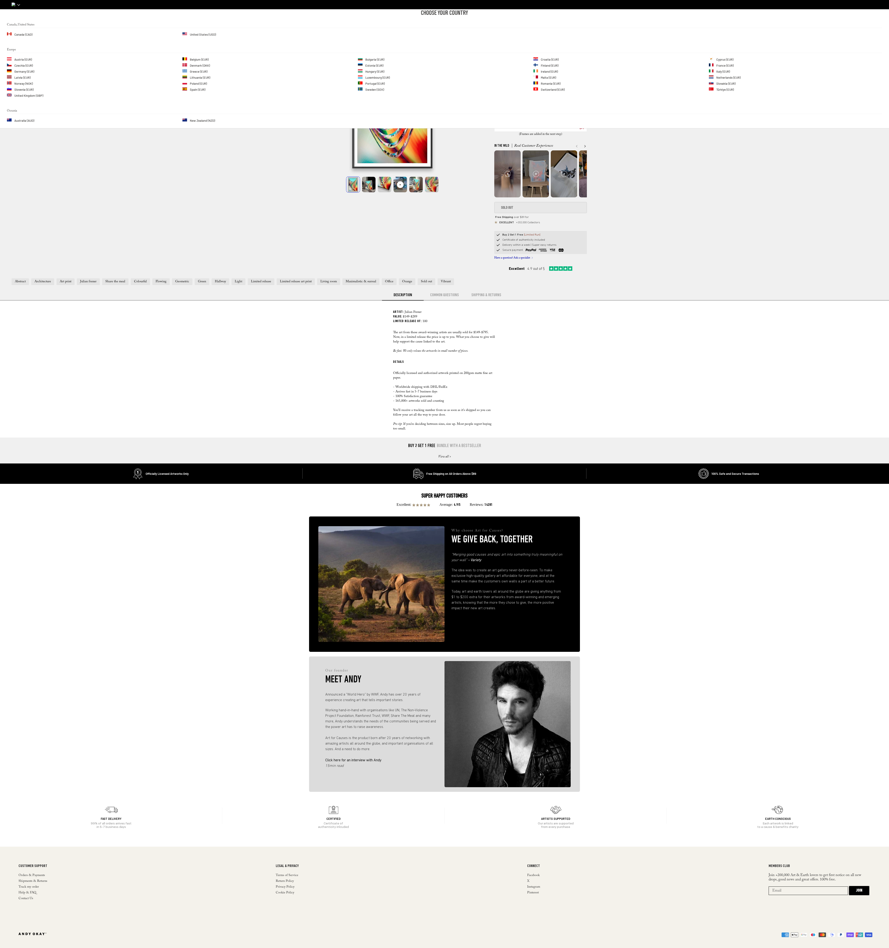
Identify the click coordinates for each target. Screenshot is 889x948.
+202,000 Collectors (519, 222)
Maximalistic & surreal (361, 281)
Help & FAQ (27, 892)
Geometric (182, 281)
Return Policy (285, 881)
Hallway (220, 281)
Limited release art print (296, 281)
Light (238, 281)
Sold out (426, 281)
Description (403, 295)
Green (202, 281)
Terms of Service (287, 875)
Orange (407, 281)
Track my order (29, 887)
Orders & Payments (32, 875)
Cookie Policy (285, 892)
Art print (65, 281)
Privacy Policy (285, 887)
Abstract (20, 281)
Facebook (533, 875)
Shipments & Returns (33, 881)
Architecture (42, 281)
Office (389, 281)
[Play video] (400, 184)
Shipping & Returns (486, 295)
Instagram (533, 887)
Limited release (261, 281)
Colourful (140, 281)
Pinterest (533, 892)
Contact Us (26, 898)
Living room (328, 281)
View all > (444, 456)
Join (859, 891)
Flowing (161, 281)
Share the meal (115, 281)
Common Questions (444, 295)
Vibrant (446, 281)
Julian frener (88, 281)
